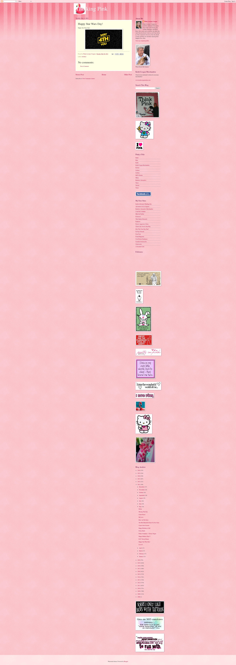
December (142, 487)
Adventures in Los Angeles (142, 206)
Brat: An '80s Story (143, 520)
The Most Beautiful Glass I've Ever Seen (149, 522)
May (140, 506)
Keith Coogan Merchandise (142, 165)
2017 (139, 568)
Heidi (137, 158)
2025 (139, 473)
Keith (137, 163)
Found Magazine (140, 236)
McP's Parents (139, 175)
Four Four (138, 234)
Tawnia (137, 185)
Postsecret (138, 216)
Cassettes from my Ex (141, 241)
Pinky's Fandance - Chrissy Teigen (147, 533)
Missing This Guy (143, 512)
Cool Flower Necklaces (141, 239)
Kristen (137, 168)
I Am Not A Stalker (141, 211)
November (142, 490)
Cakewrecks (139, 244)
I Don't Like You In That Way (143, 226)
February (141, 554)
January (141, 556)
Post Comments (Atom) (89, 78)
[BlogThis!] (117, 54)
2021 (139, 484)
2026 (139, 470)
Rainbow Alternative (141, 180)
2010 (139, 588)
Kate (137, 160)
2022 (139, 481)
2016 (139, 571)
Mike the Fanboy (140, 214)
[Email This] (116, 54)
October (141, 492)
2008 (139, 594)
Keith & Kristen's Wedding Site (144, 204)
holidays (84, 56)
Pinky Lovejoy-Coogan (151, 21)
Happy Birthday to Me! (145, 528)
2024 (139, 476)
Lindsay (138, 170)
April (140, 548)
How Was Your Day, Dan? (142, 229)
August (141, 498)
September (142, 495)
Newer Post (80, 74)
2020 (139, 560)
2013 (139, 580)
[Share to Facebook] (121, 54)
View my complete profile (142, 41)
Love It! (141, 544)
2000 (139, 597)
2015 (139, 574)
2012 (139, 582)
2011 (139, 585)
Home (104, 74)
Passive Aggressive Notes (142, 224)
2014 (139, 577)
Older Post (128, 74)
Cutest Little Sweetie (144, 525)
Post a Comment (84, 66)
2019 (139, 563)
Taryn (137, 183)
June (140, 504)
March (141, 551)
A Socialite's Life (140, 246)
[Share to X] (119, 54)
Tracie (137, 188)
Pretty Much (142, 531)
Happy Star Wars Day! (144, 542)
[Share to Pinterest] (123, 54)
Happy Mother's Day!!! (145, 536)
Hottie (140, 509)
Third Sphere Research (141, 219)
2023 (139, 479)
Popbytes (138, 221)
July (140, 501)
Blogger (126, 661)
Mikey (137, 178)
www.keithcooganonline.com (143, 80)
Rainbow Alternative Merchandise (144, 209)
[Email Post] (112, 54)
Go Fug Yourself (140, 231)
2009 (139, 591)
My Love (141, 517)
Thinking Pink (91, 8)
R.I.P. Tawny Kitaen (144, 539)
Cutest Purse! (142, 514)
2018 (139, 566)
